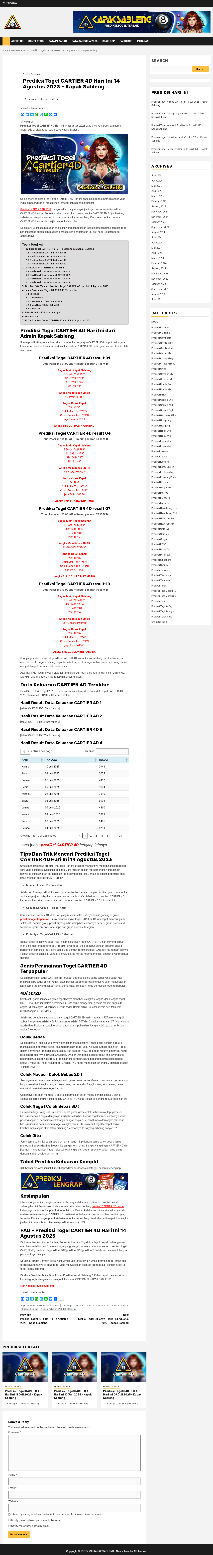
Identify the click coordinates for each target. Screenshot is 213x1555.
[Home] (6, 41)
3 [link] (96, 835)
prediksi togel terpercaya (34, 919)
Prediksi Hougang (160, 425)
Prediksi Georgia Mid (162, 405)
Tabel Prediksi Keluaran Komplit (43, 312)
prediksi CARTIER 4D (59, 845)
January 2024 (158, 268)
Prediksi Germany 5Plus (163, 415)
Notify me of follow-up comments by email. (36, 1520)
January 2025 (158, 206)
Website (13, 1501)
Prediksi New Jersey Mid (164, 513)
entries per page (41, 751)
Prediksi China (158, 369)
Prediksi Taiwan (159, 570)
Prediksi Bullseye (160, 327)
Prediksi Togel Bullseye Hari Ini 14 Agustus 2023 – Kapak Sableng (103, 1319)
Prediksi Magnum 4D (162, 487)
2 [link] (91, 835)
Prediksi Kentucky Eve (162, 467)
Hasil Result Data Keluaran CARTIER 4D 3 (50, 278)
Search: (90, 751)
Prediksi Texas (159, 585)
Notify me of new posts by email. (30, 1526)
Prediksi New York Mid (163, 523)
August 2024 (158, 232)
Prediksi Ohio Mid (160, 534)
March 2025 (157, 196)
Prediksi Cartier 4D (31, 74)
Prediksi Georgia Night (162, 410)
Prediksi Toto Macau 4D (163, 590)
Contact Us (36, 41)
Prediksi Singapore (161, 560)
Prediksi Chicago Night (163, 363)
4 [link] (102, 835)
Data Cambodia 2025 (85, 41)
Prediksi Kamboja (160, 461)
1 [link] (85, 835)
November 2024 (159, 216)
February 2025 (159, 201)
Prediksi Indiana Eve (161, 441)
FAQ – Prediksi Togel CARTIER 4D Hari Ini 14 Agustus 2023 (58, 320)
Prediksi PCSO (158, 544)
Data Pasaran (57, 41)
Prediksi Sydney (159, 565)
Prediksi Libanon (160, 482)
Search (159, 60)
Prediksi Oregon (159, 539)
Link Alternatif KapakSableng (37, 1285)
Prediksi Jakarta (159, 451)
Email (12, 1488)
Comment (14, 1432)
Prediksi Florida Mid (161, 389)
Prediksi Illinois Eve (161, 430)
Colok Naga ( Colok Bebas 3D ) (45, 305)
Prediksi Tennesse (161, 580)
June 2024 (157, 242)
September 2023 (160, 289)
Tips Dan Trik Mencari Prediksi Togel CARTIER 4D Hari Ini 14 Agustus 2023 (66, 286)
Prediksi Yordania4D (162, 616)
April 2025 (156, 191)
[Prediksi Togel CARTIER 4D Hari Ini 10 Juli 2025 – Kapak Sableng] (74, 1367)
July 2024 (156, 237)
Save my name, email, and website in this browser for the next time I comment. (58, 1514)
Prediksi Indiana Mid (161, 446)
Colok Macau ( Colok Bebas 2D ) (46, 301)
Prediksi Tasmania (161, 575)
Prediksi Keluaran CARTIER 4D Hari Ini (58, 1309)
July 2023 (156, 299)
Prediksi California (160, 332)
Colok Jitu (35, 308)
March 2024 (157, 258)
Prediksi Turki (158, 601)
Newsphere (122, 1551)
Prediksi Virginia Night (162, 611)
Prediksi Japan (159, 456)
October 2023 (158, 284)
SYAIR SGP (108, 41)
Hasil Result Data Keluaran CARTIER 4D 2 (50, 275)
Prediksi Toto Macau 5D (163, 596)
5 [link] (107, 835)
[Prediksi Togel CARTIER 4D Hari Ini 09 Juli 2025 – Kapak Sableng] (123, 1367)
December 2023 (159, 273)
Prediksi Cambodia (161, 338)
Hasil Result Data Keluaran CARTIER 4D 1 (50, 271)
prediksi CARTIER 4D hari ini (108, 1206)
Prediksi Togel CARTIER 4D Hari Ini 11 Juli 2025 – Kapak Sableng (23, 1394)
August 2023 (158, 294)
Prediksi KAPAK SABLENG (35, 209)
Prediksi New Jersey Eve (164, 508)
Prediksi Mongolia (160, 498)
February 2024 (159, 263)
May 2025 (156, 186)
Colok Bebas (36, 297)
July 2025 (156, 175)
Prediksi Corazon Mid (162, 374)
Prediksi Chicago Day (162, 358)
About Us (17, 41)
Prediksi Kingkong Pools (163, 477)
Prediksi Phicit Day (161, 549)
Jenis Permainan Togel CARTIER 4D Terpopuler (51, 290)
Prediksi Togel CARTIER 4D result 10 (48, 263)
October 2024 (158, 222)
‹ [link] (79, 835)
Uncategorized (159, 621)
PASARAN (143, 41)
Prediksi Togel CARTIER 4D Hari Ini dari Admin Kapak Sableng (59, 249)
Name (12, 1474)
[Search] (208, 41)
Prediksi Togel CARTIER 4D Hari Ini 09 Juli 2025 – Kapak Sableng (122, 1394)
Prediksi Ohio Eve (160, 529)
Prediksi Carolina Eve (162, 348)
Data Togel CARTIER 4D (73, 1305)
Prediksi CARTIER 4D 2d (98, 1305)
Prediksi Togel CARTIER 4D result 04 (48, 256)
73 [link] (120, 835)
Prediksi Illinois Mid (161, 436)
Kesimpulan (31, 316)
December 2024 (159, 211)
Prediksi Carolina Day (162, 343)
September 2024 (160, 227)
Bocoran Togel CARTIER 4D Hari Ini (43, 1305)
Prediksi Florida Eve (161, 384)
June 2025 (157, 180)
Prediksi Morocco (160, 503)
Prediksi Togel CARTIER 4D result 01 (48, 252)
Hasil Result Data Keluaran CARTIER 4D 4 (50, 282)
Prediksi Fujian (158, 394)
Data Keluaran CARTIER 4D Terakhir (44, 267)
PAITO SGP (126, 41)
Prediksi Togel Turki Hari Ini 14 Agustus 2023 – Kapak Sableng (44, 1319)
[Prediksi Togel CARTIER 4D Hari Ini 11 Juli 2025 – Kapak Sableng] (25, 1367)
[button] (41, 760)
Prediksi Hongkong (161, 420)
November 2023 (159, 278)
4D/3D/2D (35, 294)
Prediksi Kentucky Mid (162, 472)
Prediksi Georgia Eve (162, 399)
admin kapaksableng (48, 99)
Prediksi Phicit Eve (160, 554)
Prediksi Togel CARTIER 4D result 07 (48, 260)
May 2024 (156, 247)
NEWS (154, 322)
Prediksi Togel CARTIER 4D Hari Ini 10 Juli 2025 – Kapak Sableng (73, 1394)
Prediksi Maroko (159, 492)
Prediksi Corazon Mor (162, 379)
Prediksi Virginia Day (162, 606)
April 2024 (156, 253)
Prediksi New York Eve (163, 518)
